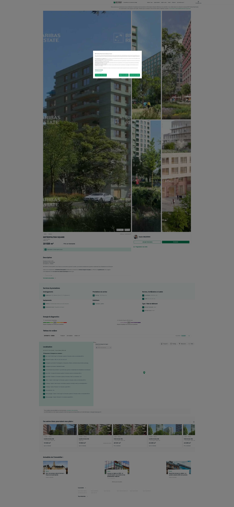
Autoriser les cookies (134, 75)
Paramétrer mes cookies (101, 75)
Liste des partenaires (98, 71)
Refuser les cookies (124, 75)
